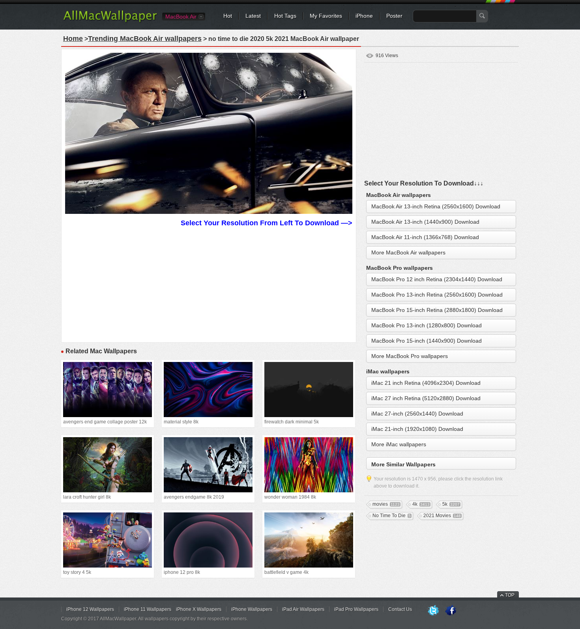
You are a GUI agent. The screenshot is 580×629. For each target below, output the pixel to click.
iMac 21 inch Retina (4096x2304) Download (426, 383)
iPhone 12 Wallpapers (90, 609)
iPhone (364, 16)
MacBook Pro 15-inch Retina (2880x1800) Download (437, 310)
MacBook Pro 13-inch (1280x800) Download (426, 325)
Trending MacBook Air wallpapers (145, 39)
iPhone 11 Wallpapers (147, 609)
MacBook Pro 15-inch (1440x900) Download (426, 341)
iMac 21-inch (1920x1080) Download (417, 429)
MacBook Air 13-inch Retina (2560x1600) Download (435, 206)
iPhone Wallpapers (251, 609)
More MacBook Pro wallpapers (409, 356)
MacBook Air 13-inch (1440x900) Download (425, 222)
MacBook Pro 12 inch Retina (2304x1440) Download (436, 279)
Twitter (433, 611)
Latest (253, 16)
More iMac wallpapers (398, 444)
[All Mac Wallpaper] (110, 21)
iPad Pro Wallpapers (356, 609)
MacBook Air (180, 16)
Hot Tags (285, 16)
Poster (394, 16)
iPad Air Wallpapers (303, 609)
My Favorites (326, 16)
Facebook (450, 611)
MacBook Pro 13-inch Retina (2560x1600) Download (437, 294)
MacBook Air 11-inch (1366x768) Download (425, 237)
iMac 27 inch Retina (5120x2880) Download (426, 398)
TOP (510, 595)
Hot (227, 16)
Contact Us (400, 609)
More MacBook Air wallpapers (408, 252)
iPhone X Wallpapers (198, 609)
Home (73, 39)
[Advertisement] (208, 283)
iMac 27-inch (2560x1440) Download (417, 413)
